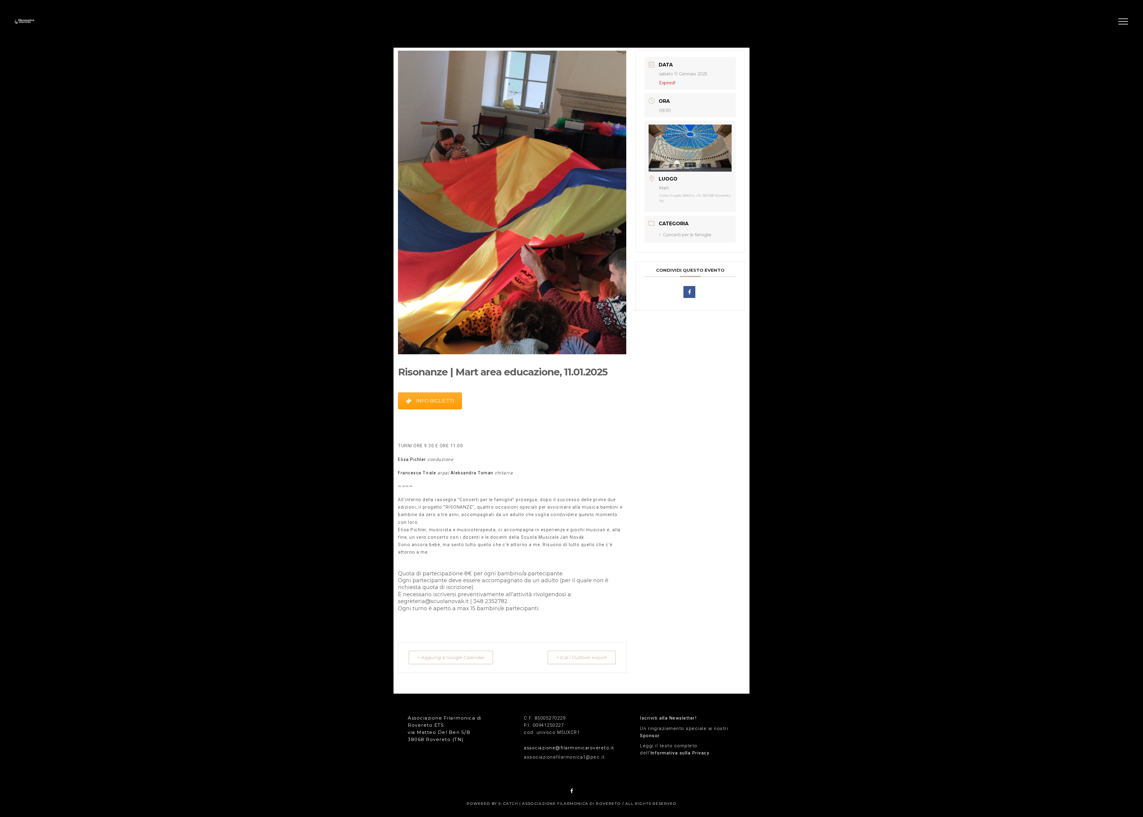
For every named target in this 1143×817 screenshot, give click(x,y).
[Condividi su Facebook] (689, 292)
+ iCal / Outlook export (581, 657)
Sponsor (650, 735)
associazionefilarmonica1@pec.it (564, 757)
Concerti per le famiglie (687, 234)
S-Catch (508, 803)
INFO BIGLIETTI (435, 401)
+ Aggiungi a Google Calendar (450, 657)
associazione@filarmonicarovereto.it (569, 748)
